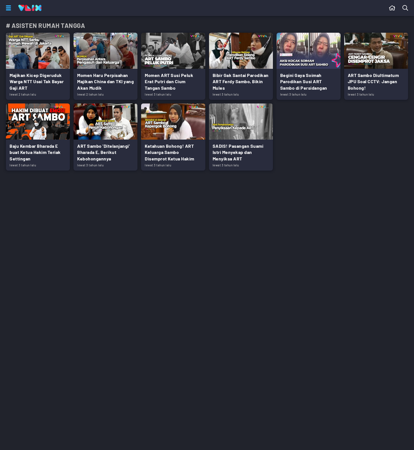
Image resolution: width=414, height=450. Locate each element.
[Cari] (406, 8)
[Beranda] (392, 8)
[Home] (30, 8)
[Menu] (7, 8)
